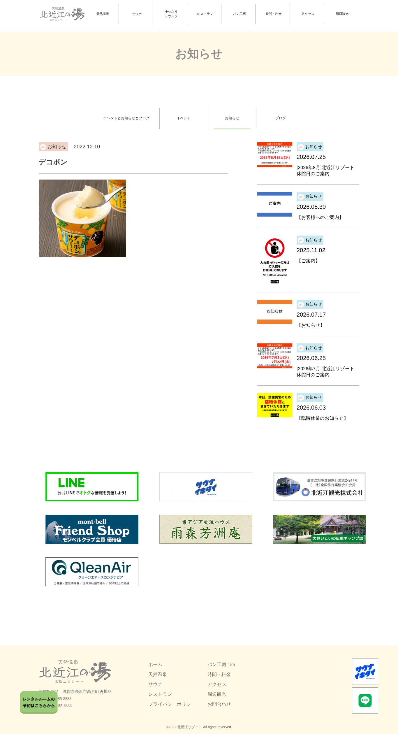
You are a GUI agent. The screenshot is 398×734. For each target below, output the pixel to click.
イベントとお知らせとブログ (126, 118)
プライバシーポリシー (172, 704)
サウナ (137, 14)
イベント (184, 118)
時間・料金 (274, 14)
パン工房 (239, 14)
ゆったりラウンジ (171, 14)
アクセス (307, 14)
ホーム (155, 664)
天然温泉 (102, 14)
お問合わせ (219, 704)
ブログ (280, 118)
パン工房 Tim (221, 664)
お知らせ (232, 118)
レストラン (205, 14)
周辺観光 (342, 14)
